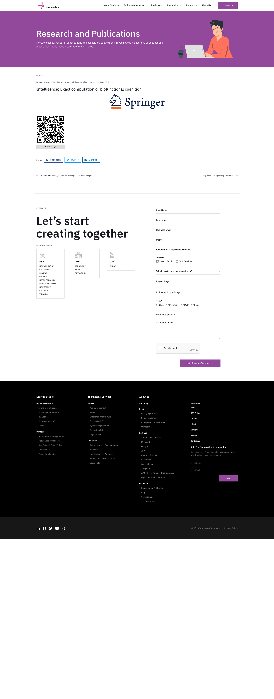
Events (194, 407)
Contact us (195, 441)
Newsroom (195, 403)
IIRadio (194, 418)
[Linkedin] (38, 528)
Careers (194, 429)
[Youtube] (57, 528)
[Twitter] (50, 528)
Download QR (50, 147)
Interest (160, 258)
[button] (53, 160)
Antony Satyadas (46, 82)
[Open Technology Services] (145, 5)
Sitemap (194, 435)
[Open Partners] (196, 5)
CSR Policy (195, 413)
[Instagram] (63, 528)
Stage (159, 300)
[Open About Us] (212, 5)
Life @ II (194, 424)
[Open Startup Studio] (118, 5)
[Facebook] (44, 528)
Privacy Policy (231, 528)
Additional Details (164, 322)
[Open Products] (162, 5)
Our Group (143, 403)
